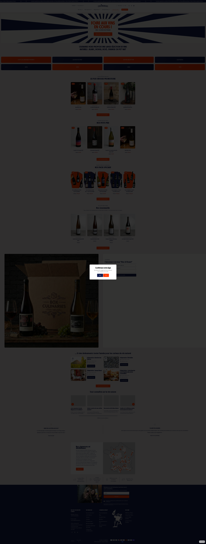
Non (100, 275)
